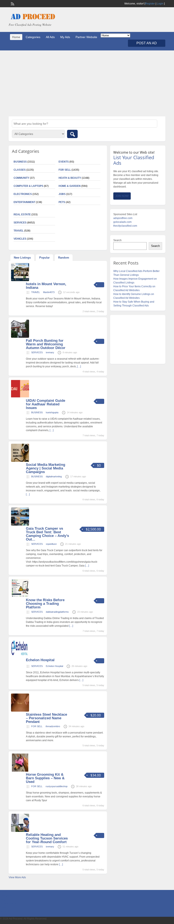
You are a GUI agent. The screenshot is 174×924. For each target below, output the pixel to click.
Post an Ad (146, 43)
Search (117, 240)
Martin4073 (49, 292)
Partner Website (86, 37)
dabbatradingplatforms (57, 612)
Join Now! (122, 196)
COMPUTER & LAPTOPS (28, 186)
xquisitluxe (51, 544)
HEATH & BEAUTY (70, 177)
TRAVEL (35, 292)
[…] (79, 366)
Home (16, 37)
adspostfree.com (122, 218)
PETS (62, 202)
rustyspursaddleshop (56, 786)
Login (160, 3)
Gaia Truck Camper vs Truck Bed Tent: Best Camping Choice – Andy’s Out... (47, 533)
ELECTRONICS (23, 194)
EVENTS (64, 161)
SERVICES (37, 352)
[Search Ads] (72, 134)
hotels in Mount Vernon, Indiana (46, 286)
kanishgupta (52, 412)
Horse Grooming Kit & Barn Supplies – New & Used (45, 778)
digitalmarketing (54, 476)
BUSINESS (37, 412)
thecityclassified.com (125, 225)
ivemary (50, 352)
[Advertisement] (87, 83)
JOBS (62, 194)
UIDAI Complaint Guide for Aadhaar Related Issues (45, 404)
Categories (33, 37)
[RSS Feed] (12, 3)
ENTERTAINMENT (24, 202)
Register (150, 3)
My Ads (65, 37)
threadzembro (53, 726)
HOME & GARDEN (70, 186)
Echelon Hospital (40, 660)
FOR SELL (65, 169)
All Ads (50, 37)
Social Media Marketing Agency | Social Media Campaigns (45, 468)
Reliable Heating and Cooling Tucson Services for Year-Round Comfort (47, 838)
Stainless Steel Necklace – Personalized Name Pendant (46, 718)
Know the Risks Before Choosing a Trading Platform (45, 603)
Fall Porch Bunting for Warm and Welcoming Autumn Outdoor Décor (45, 344)
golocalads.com (122, 221)
